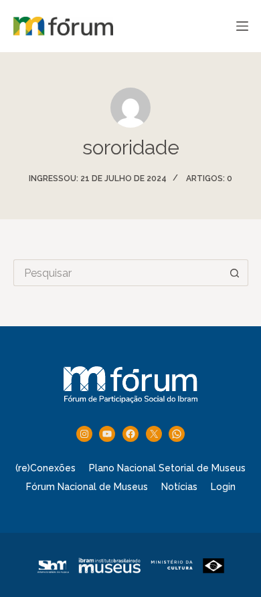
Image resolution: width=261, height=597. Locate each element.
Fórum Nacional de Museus (87, 486)
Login (223, 486)
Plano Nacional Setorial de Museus (167, 468)
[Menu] (242, 26)
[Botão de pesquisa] (235, 272)
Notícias (179, 486)
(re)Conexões (45, 468)
